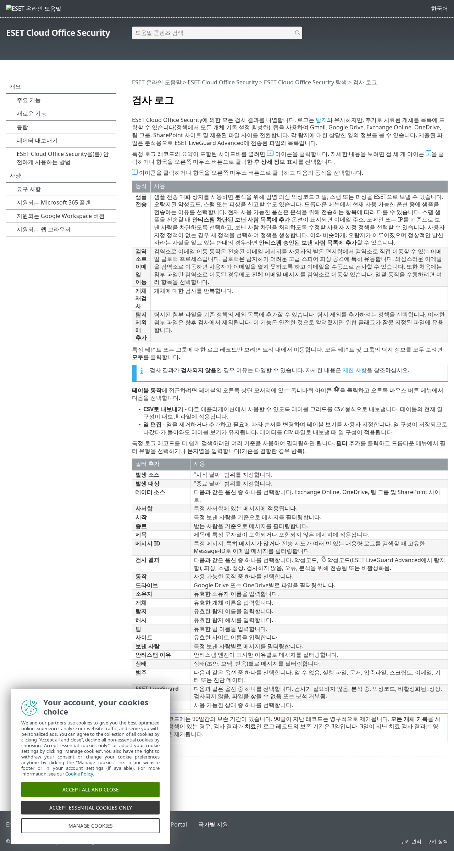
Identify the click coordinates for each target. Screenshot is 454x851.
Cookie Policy (79, 774)
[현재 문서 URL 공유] (423, 97)
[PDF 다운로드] (433, 97)
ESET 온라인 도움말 (157, 82)
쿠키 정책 (437, 841)
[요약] (444, 97)
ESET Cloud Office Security (58, 32)
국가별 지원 (213, 824)
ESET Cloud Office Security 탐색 (305, 82)
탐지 (321, 120)
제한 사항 (355, 370)
